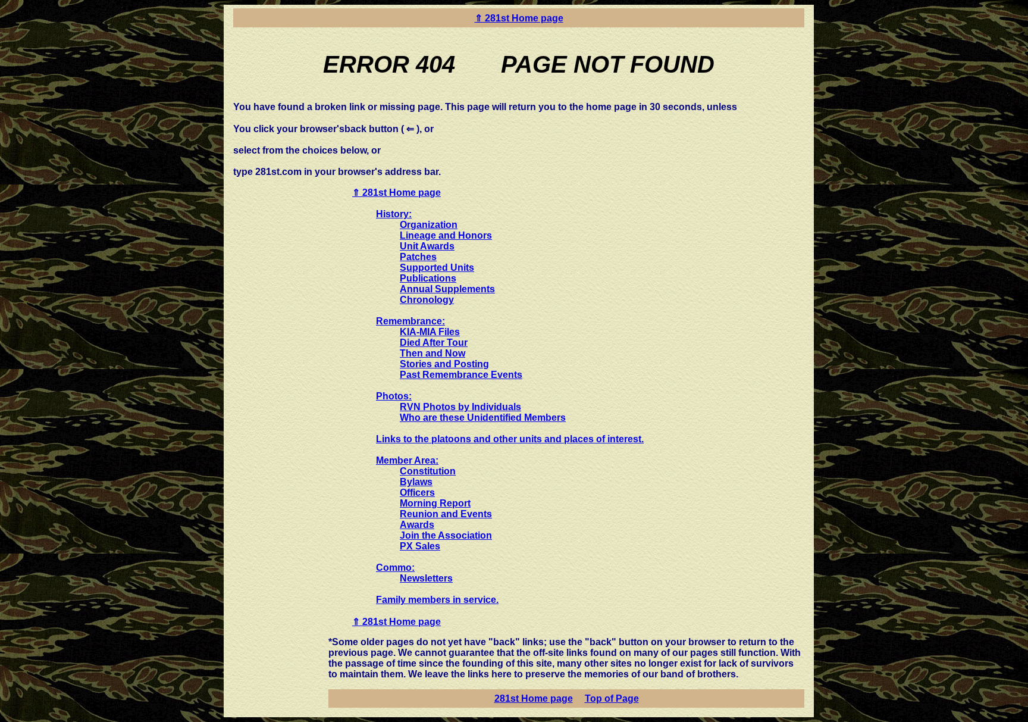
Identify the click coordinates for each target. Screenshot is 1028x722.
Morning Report (435, 503)
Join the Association (446, 535)
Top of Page (612, 698)
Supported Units (437, 267)
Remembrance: (410, 321)
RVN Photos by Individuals (460, 407)
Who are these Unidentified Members (483, 417)
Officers (417, 492)
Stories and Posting (444, 364)
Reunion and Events (446, 514)
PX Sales (420, 546)
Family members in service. (437, 600)
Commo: (395, 567)
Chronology (427, 300)
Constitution (428, 471)
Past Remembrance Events (461, 375)
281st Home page (533, 698)
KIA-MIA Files (430, 332)
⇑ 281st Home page (519, 18)
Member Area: (407, 460)
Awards (417, 525)
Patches (418, 257)
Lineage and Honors (446, 235)
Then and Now (432, 353)
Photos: (394, 396)
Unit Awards (427, 246)
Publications (428, 278)
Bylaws (416, 482)
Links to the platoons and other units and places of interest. (510, 439)
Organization (428, 225)
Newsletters (426, 578)
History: (394, 214)
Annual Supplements (447, 289)
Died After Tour (434, 342)
